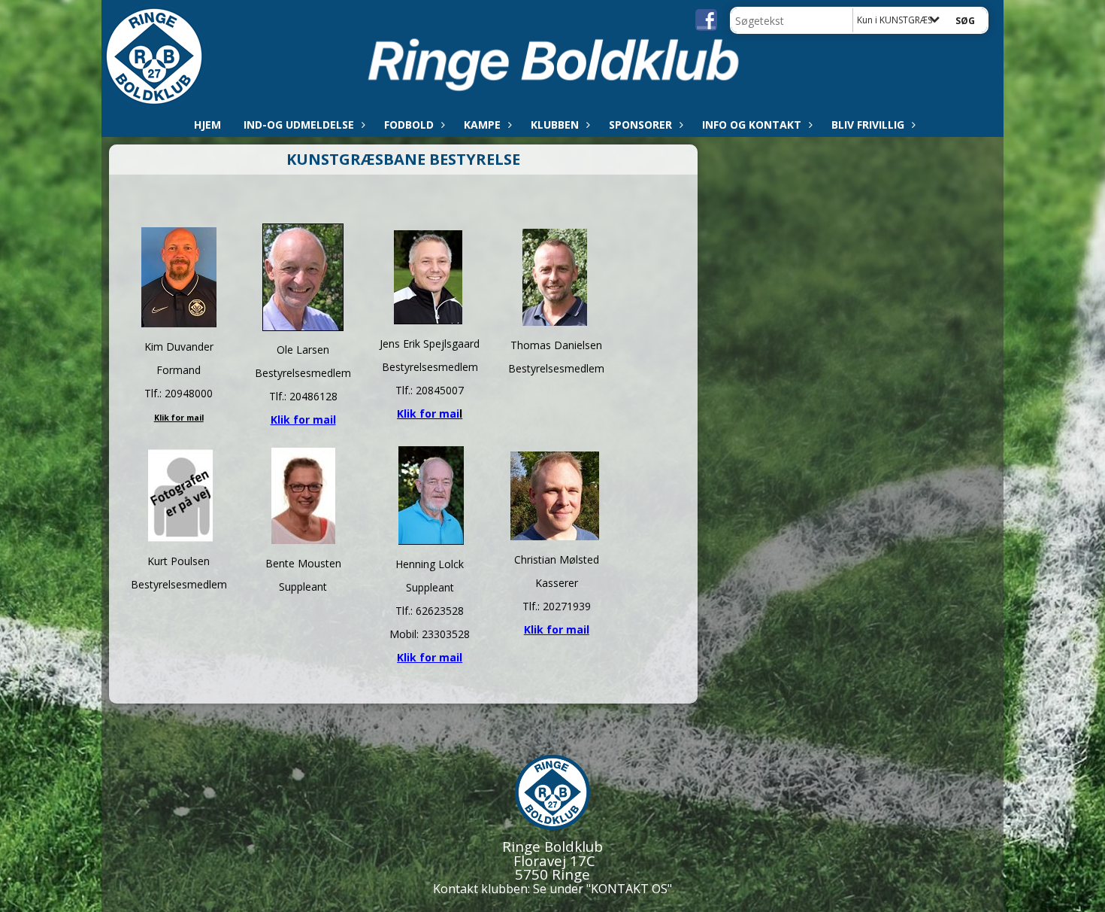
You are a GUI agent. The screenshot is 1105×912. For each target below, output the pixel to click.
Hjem (207, 124)
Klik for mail (303, 419)
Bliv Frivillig (867, 124)
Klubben (555, 124)
